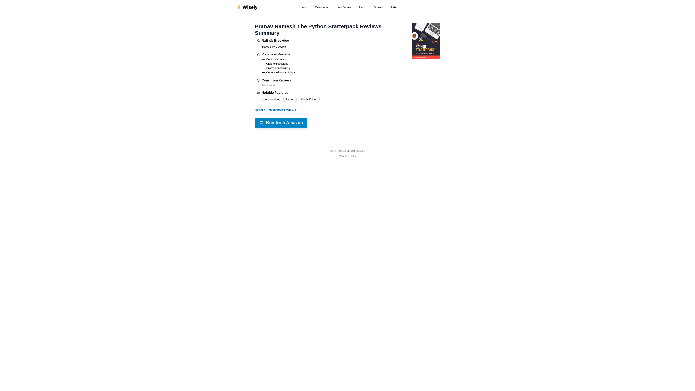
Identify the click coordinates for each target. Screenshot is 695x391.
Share (378, 7)
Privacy (343, 156)
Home (302, 7)
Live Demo (344, 7)
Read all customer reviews (275, 110)
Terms (352, 156)
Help (362, 7)
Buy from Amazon (284, 122)
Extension (321, 7)
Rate (393, 7)
